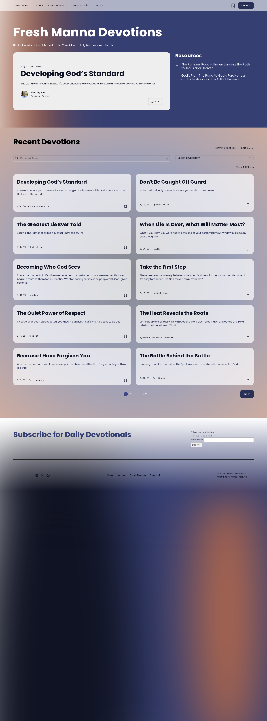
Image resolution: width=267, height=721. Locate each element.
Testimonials (80, 5)
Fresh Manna (56, 5)
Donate (245, 5)
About (39, 5)
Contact (98, 5)
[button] (58, 5)
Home (110, 475)
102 (145, 394)
